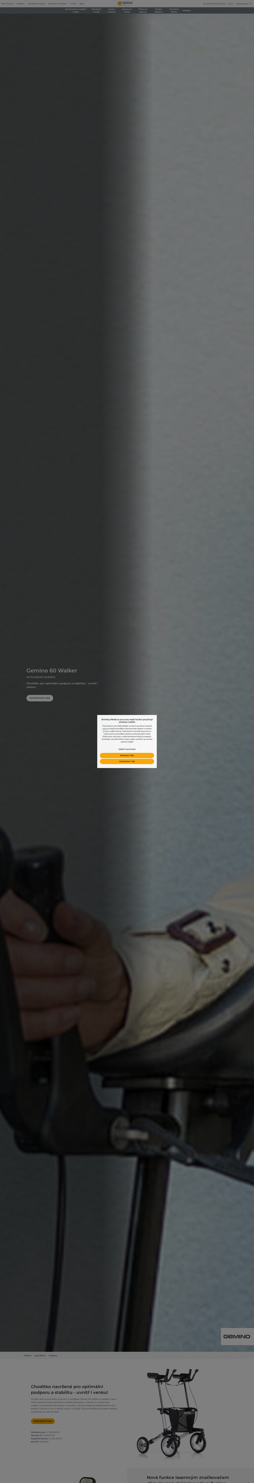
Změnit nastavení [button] (127, 749)
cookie (104, 729)
